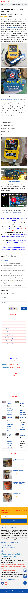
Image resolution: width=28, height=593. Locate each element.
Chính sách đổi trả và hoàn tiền (8, 547)
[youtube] (6, 583)
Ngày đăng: (5, 14)
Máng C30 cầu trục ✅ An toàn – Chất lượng (13, 280)
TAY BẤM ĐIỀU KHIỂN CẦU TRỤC (9, 332)
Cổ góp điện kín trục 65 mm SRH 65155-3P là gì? (14, 270)
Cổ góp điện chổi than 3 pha (18, 459)
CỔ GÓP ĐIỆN (5, 320)
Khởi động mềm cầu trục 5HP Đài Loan (11, 263)
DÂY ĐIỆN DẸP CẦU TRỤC (8, 335)
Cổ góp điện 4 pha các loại (18, 494)
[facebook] (2, 583)
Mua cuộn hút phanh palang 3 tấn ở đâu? (12, 275)
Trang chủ (3, 4)
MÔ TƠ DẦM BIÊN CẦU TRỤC (8, 341)
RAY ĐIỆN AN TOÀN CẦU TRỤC (9, 323)
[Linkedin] (12, 256)
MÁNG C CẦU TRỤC (6, 347)
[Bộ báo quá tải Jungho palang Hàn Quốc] (14, 1)
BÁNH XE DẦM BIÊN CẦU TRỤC (9, 344)
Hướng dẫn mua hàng (6, 545)
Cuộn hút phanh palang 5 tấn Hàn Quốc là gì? (13, 278)
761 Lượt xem (19, 14)
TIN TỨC (9, 4)
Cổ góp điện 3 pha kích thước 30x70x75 (18, 471)
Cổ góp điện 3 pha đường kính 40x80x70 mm (19, 483)
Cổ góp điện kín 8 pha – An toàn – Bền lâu (12, 285)
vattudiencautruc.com (22, 245)
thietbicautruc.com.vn (11, 245)
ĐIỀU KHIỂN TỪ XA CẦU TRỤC (9, 329)
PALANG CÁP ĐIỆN (6, 350)
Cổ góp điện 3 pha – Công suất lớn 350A (12, 283)
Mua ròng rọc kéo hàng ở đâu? (10, 268)
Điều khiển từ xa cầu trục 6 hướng (14, 212)
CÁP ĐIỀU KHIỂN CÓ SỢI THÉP (9, 338)
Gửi (24, 308)
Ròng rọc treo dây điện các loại (10, 273)
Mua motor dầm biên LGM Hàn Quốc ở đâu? (13, 265)
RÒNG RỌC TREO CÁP (7, 353)
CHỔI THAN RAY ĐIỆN (7, 326)
